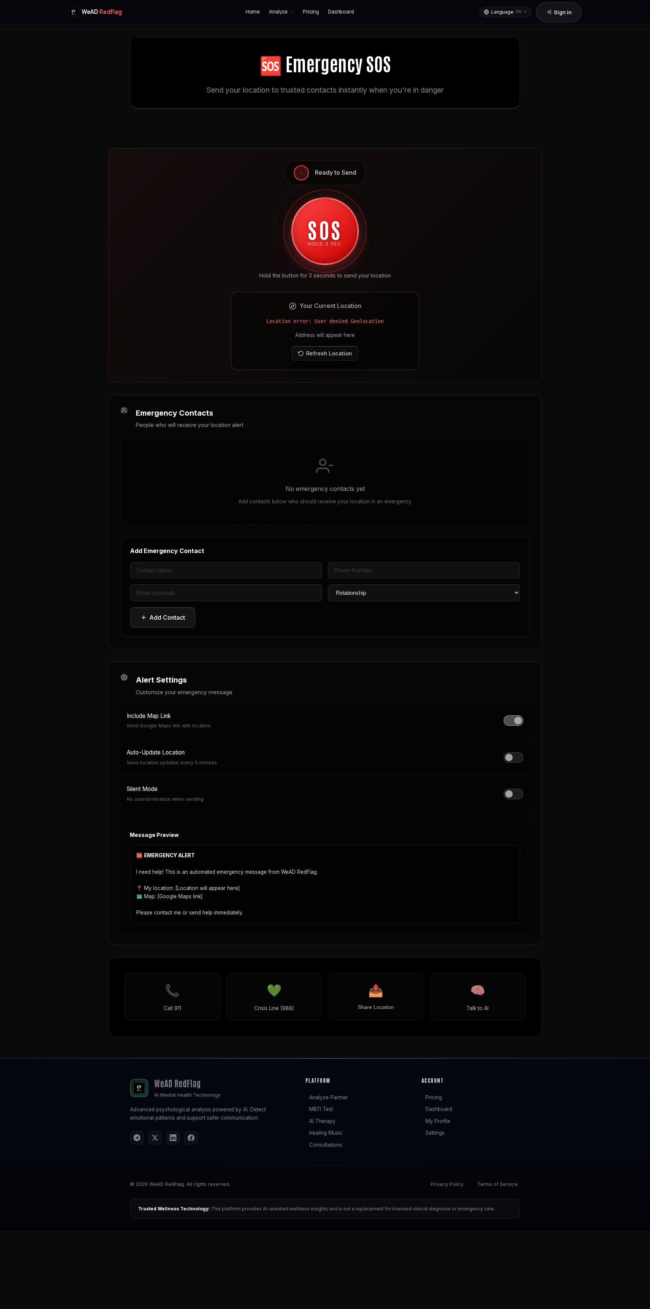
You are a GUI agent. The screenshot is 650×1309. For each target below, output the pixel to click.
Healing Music (326, 1133)
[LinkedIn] (173, 1137)
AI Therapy (322, 1121)
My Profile (437, 1121)
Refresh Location (329, 353)
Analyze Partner (328, 1097)
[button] (281, 12)
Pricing (433, 1097)
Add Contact (167, 617)
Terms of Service (497, 1184)
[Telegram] (137, 1137)
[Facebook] (191, 1137)
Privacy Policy (447, 1184)
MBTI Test (321, 1109)
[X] (155, 1137)
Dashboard (438, 1109)
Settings (435, 1133)
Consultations (325, 1145)
